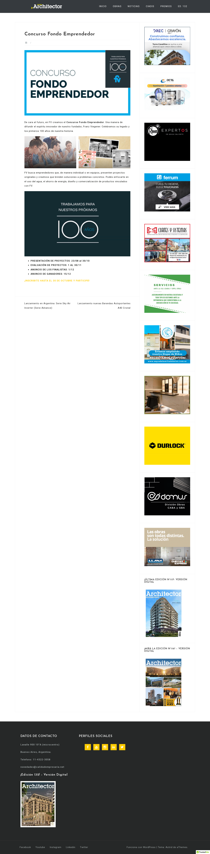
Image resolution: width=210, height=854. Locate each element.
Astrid (169, 847)
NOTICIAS (134, 6)
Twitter (84, 847)
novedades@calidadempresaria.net (42, 767)
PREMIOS (166, 6)
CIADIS (150, 6)
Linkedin (70, 847)
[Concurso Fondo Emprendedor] (77, 82)
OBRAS (117, 6)
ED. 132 (182, 6)
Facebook (25, 847)
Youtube (40, 847)
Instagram (55, 847)
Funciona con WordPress (141, 847)
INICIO (103, 6)
